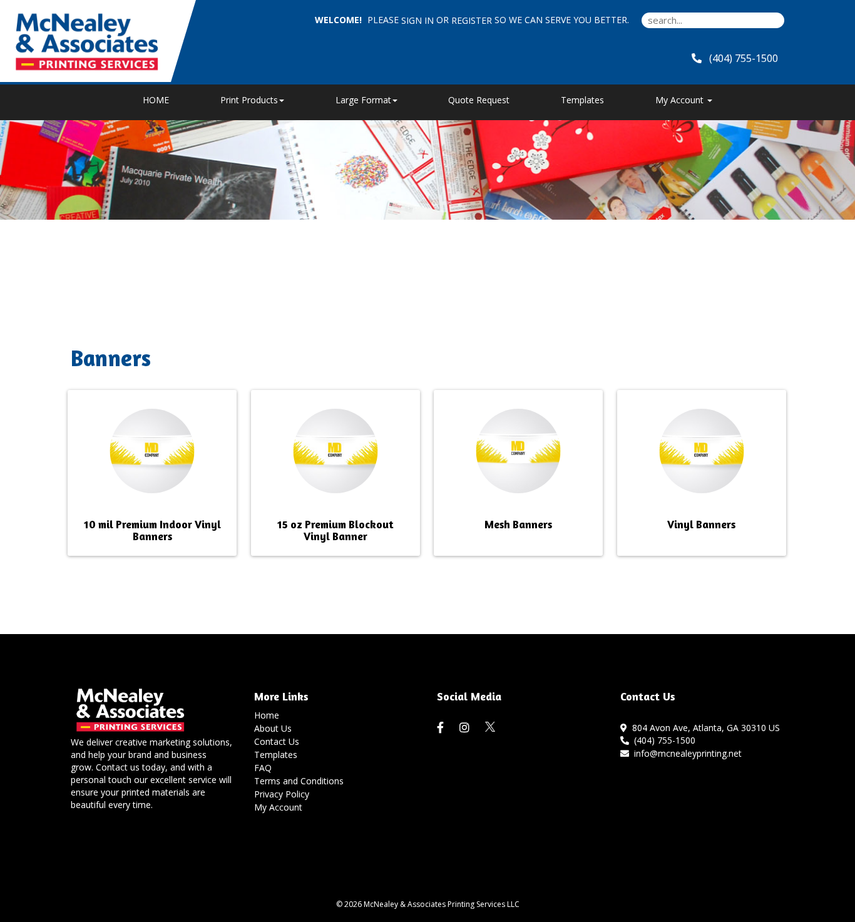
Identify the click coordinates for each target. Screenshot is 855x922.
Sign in (417, 20)
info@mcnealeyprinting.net (685, 753)
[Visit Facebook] (442, 728)
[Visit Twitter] (490, 727)
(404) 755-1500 (662, 740)
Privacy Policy (281, 794)
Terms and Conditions (299, 781)
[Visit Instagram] (466, 728)
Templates (582, 100)
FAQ (263, 768)
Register (471, 20)
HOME (156, 100)
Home (266, 715)
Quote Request (478, 100)
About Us (273, 728)
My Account (278, 807)
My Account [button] (680, 100)
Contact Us (276, 741)
